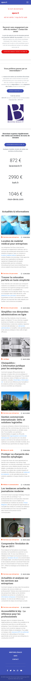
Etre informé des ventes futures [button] (14, 144)
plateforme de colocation (8, 295)
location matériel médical (8, 255)
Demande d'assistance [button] (14, 90)
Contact (15, 659)
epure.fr (15, 13)
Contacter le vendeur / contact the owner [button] (14, 51)
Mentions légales (15, 652)
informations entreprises (8, 597)
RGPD (15, 656)
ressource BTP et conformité (20, 632)
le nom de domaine (15, 9)
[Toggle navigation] (27, 2)
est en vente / (15, 17)
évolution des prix (13, 558)
